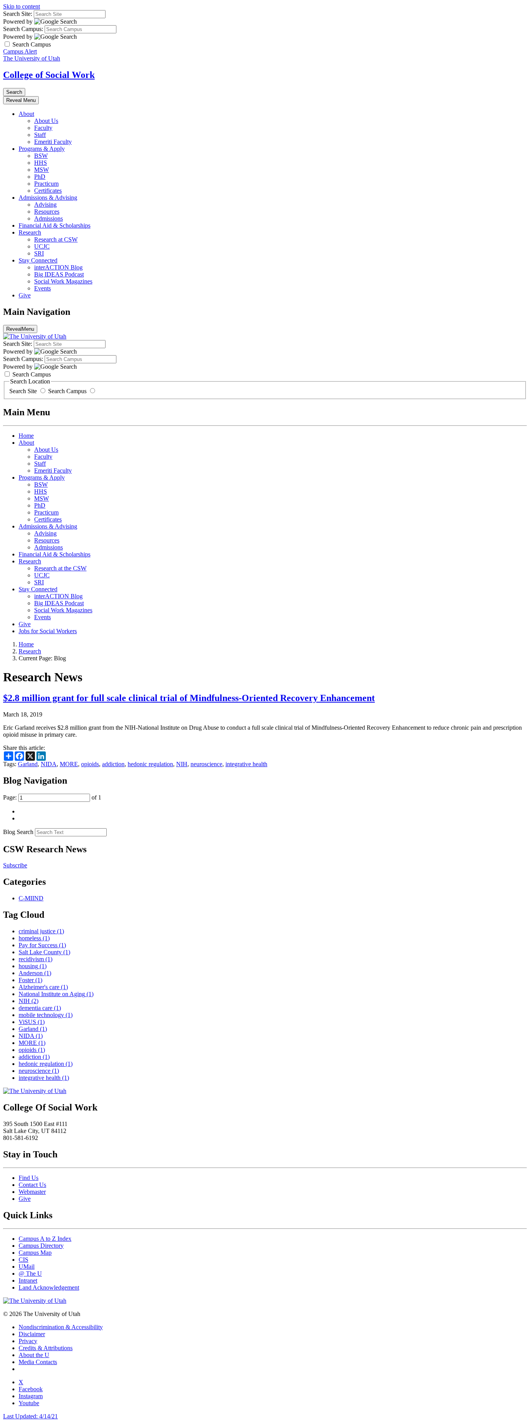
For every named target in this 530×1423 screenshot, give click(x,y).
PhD (39, 176)
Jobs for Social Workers (48, 631)
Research (30, 232)
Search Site (23, 391)
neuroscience (206, 764)
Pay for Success (42, 945)
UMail (27, 1266)
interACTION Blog (58, 267)
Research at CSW (56, 239)
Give (25, 295)
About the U (34, 1355)
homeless (34, 938)
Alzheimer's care (43, 987)
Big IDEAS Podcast (59, 274)
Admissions (48, 218)
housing (33, 966)
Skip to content (21, 6)
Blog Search (18, 832)
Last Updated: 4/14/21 (30, 1416)
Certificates (48, 190)
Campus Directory (41, 1245)
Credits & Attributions (46, 1348)
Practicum (46, 183)
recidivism (35, 959)
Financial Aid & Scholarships (54, 225)
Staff (40, 134)
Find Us (28, 1177)
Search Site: (17, 13)
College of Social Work (49, 75)
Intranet (28, 1280)
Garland (28, 764)
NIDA (49, 764)
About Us (46, 120)
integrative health (246, 764)
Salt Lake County (44, 952)
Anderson (35, 973)
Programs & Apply (42, 148)
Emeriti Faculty (53, 141)
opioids (90, 764)
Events (42, 288)
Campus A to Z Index (45, 1238)
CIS (23, 1259)
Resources (46, 211)
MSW (41, 169)
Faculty (43, 127)
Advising (45, 204)
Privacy (28, 1341)
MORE (69, 764)
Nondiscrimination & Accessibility (61, 1327)
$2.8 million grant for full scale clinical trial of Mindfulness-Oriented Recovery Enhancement (189, 698)
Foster (30, 980)
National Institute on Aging (56, 994)
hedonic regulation (150, 764)
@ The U (30, 1273)
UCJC (42, 246)
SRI (39, 253)
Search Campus (67, 391)
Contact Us (32, 1184)
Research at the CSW (60, 568)
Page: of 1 (52, 797)
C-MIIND (31, 898)
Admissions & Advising (48, 197)
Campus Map (35, 1252)
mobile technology (46, 1015)
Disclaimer (32, 1334)
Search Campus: (23, 29)
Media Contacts (38, 1362)
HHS (40, 162)
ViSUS (32, 1022)
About (26, 114)
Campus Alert (20, 51)
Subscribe (15, 865)
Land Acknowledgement (49, 1287)
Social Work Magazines (63, 281)
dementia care (40, 1008)
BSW (41, 155)
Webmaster (32, 1191)
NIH (181, 764)
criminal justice (41, 931)
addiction (113, 764)
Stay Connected (38, 260)
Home (26, 435)
